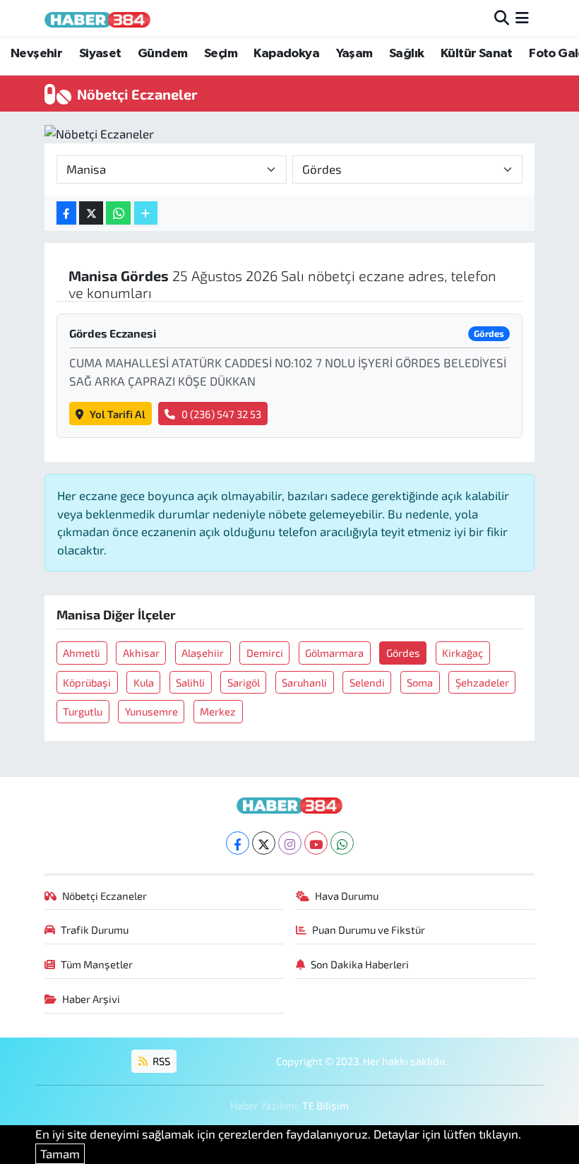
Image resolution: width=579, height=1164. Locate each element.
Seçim (220, 53)
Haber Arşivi (91, 998)
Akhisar (141, 652)
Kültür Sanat (477, 53)
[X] (263, 843)
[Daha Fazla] (145, 213)
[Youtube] (316, 843)
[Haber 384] (97, 18)
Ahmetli (81, 652)
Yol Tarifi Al (117, 414)
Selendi (367, 682)
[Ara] (501, 18)
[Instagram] (290, 843)
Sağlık (406, 53)
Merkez (218, 711)
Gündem (162, 53)
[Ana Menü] (522, 18)
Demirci (264, 652)
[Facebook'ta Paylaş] (66, 213)
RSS (160, 1061)
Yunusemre (151, 711)
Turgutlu (82, 711)
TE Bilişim (325, 1105)
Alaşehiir (202, 652)
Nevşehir (36, 53)
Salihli (190, 682)
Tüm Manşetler (97, 964)
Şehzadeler (482, 682)
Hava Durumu (346, 895)
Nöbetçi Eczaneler (104, 895)
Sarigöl (243, 682)
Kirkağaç (462, 652)
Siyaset (100, 53)
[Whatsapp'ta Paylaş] (118, 213)
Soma (420, 682)
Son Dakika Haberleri (360, 964)
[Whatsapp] (342, 843)
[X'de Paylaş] (91, 213)
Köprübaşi (87, 682)
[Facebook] (237, 843)
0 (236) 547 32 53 (221, 414)
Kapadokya (286, 53)
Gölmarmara (334, 652)
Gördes (403, 652)
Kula (143, 682)
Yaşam (354, 53)
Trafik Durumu (95, 929)
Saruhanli (304, 682)
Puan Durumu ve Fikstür (368, 929)
